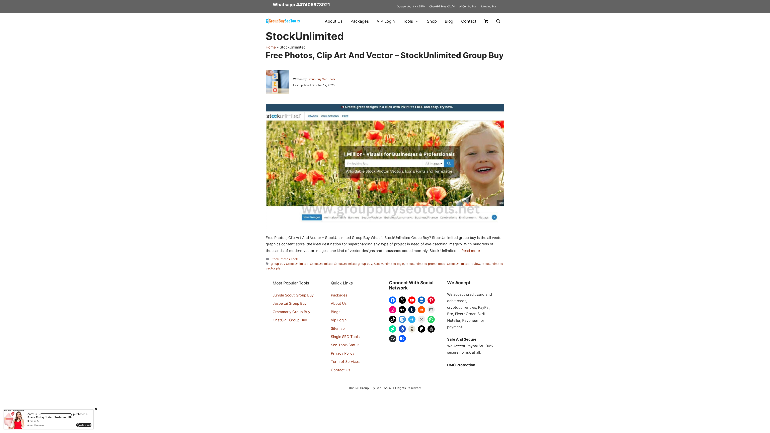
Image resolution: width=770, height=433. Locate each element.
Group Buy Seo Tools (321, 79)
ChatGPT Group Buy (290, 320)
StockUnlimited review (463, 264)
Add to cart (85, 425)
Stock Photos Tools (285, 259)
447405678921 (313, 4)
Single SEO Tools (345, 337)
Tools (408, 21)
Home (271, 47)
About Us (333, 21)
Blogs (335, 312)
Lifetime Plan (489, 6)
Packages (360, 21)
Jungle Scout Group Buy (293, 295)
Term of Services (345, 361)
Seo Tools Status (345, 345)
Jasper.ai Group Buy (290, 303)
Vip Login (339, 320)
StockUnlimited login (389, 264)
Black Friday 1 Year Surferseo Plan (50, 417)
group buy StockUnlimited (290, 264)
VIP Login (386, 21)
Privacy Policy (342, 353)
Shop (432, 21)
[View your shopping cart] (486, 21)
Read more (470, 251)
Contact (468, 21)
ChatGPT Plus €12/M (442, 6)
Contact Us (340, 370)
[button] (498, 21)
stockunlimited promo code (426, 264)
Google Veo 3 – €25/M (411, 6)
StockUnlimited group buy (353, 264)
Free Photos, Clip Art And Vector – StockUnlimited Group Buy (385, 55)
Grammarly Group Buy (291, 312)
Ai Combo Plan (468, 6)
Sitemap (338, 328)
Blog (449, 21)
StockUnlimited (321, 264)
